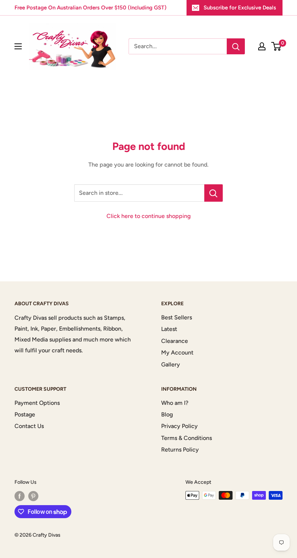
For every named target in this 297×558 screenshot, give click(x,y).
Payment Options (37, 402)
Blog (167, 414)
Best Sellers (176, 317)
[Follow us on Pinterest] (33, 496)
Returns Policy (180, 449)
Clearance (174, 340)
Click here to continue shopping (148, 216)
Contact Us (29, 426)
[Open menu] (18, 46)
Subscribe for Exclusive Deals (240, 7)
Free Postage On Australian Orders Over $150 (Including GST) (90, 7)
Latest (169, 329)
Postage (24, 414)
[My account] (261, 46)
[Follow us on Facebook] (19, 496)
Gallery (170, 364)
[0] (276, 46)
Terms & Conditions (186, 438)
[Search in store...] (213, 193)
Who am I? (174, 402)
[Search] (236, 46)
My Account (177, 352)
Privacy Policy (179, 426)
